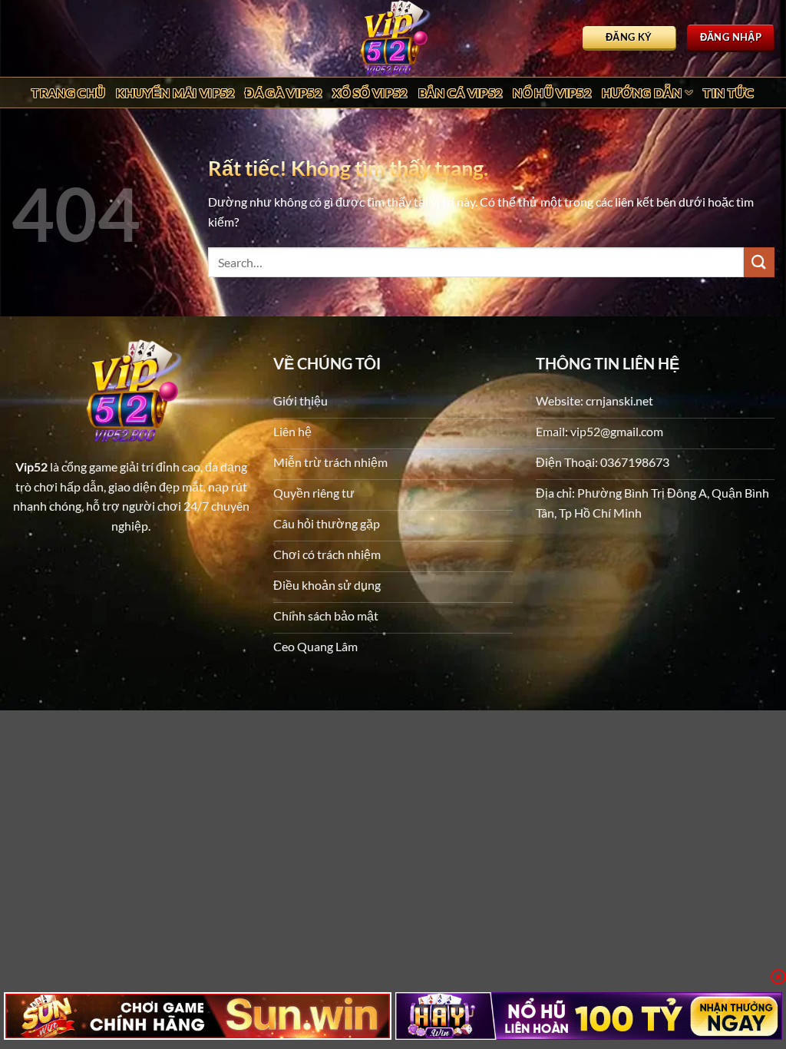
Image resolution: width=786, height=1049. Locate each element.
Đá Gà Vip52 (283, 92)
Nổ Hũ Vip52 (552, 92)
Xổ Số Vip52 (370, 92)
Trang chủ (68, 92)
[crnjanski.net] (393, 38)
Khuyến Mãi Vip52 (175, 92)
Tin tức (728, 92)
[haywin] (589, 1016)
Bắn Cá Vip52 (460, 92)
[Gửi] (759, 262)
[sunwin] (197, 1016)
